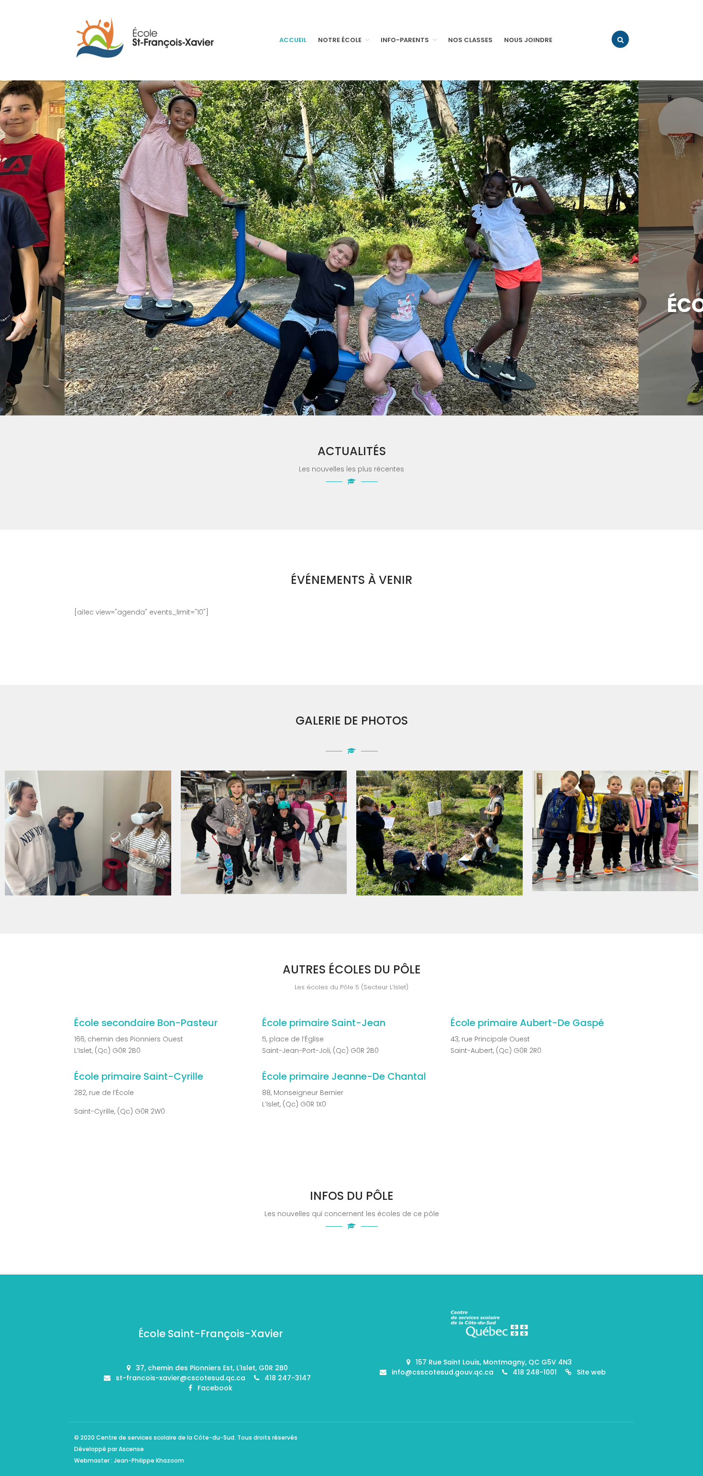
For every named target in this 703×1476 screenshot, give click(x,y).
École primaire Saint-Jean (323, 1022)
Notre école (340, 40)
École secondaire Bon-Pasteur (146, 1022)
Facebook (215, 1388)
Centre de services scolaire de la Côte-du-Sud (165, 1437)
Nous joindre (528, 40)
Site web (591, 1372)
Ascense (131, 1449)
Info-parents (405, 40)
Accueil (293, 40)
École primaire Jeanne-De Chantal (344, 1076)
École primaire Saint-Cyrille (138, 1076)
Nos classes (470, 40)
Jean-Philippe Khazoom (149, 1460)
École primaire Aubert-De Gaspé (527, 1022)
